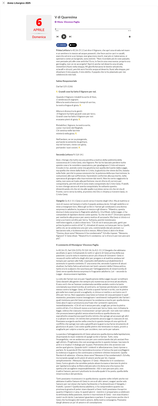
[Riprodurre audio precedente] (57, 37)
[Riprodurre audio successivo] (70, 37)
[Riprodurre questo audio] (64, 37)
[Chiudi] (4, 3)
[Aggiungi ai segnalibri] (129, 36)
